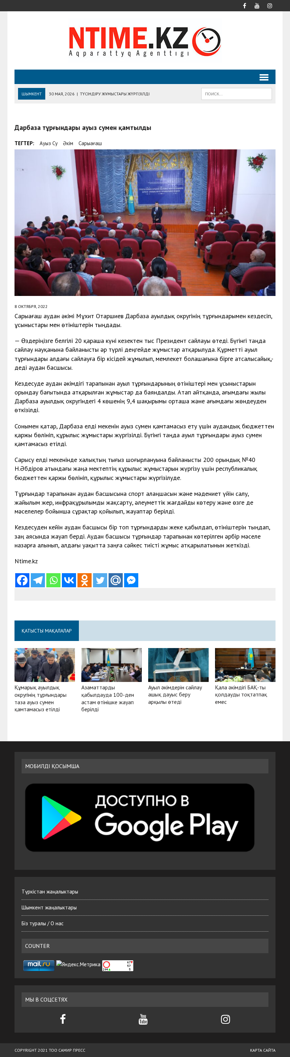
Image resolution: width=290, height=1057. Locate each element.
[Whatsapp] (53, 580)
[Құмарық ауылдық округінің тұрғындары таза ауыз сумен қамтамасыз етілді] (44, 677)
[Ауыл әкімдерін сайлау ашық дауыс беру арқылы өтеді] (178, 677)
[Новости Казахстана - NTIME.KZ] (145, 40)
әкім (68, 143)
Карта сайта (263, 1050)
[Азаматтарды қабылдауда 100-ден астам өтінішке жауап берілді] (111, 677)
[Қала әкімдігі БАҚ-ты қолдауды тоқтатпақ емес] (245, 677)
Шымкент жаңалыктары (49, 907)
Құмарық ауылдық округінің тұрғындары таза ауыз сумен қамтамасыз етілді (40, 698)
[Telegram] (38, 580)
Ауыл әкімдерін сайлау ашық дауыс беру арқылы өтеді (175, 695)
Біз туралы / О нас (43, 923)
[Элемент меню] (244, 4)
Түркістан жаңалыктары (50, 891)
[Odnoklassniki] (84, 580)
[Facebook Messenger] (131, 580)
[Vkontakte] (69, 580)
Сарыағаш (90, 143)
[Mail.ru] (116, 580)
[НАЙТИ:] (236, 93)
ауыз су (49, 143)
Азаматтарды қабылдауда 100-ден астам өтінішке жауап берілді (107, 698)
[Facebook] (22, 580)
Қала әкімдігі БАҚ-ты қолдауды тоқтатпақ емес (241, 695)
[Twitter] (100, 580)
